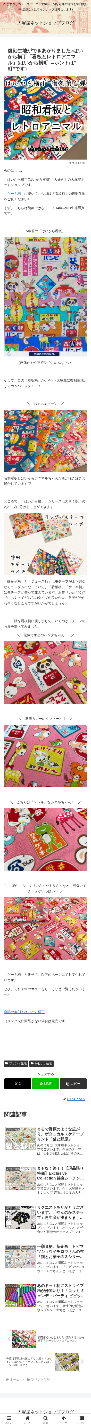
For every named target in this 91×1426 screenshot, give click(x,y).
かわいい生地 (43, 1063)
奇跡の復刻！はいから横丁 (24, 1012)
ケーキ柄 (14, 193)
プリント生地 (18, 1063)
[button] (73, 1083)
